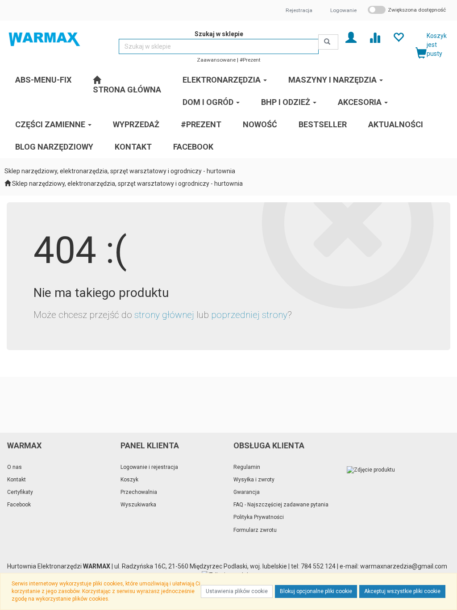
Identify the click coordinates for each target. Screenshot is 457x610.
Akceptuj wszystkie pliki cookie (402, 591)
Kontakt (16, 479)
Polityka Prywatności (258, 517)
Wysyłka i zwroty (253, 479)
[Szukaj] (328, 42)
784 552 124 (318, 566)
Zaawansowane (216, 60)
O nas (14, 467)
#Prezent (250, 60)
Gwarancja (246, 492)
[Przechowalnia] (398, 36)
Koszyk (129, 479)
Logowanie (343, 10)
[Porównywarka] (374, 36)
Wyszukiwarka (138, 504)
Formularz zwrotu (255, 530)
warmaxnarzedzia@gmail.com (405, 566)
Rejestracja (299, 10)
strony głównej (164, 314)
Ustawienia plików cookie (237, 591)
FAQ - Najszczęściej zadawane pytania (280, 504)
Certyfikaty (20, 492)
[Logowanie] (351, 36)
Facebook (19, 504)
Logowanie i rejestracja (149, 467)
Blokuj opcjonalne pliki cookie (316, 591)
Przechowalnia (138, 492)
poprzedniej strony (249, 314)
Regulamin (246, 467)
